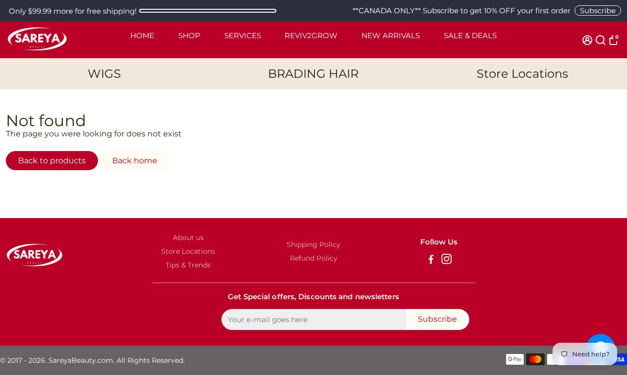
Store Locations (522, 73)
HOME (142, 35)
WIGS (104, 73)
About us (188, 238)
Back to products (52, 160)
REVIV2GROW (311, 35)
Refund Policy (314, 258)
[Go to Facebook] (431, 260)
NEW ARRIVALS (391, 35)
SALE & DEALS (470, 35)
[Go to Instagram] (446, 260)
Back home (134, 160)
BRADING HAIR (313, 73)
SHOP (189, 35)
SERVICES (242, 35)
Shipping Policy (313, 244)
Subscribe (598, 10)
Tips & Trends (188, 265)
